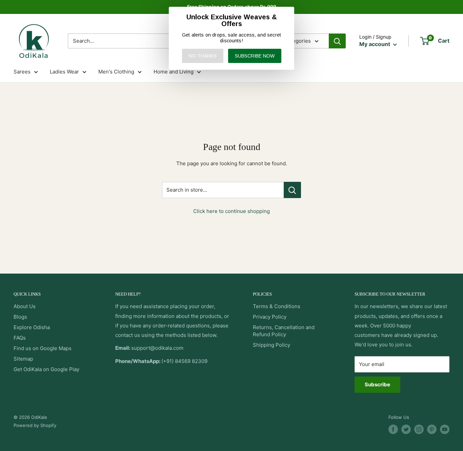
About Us (25, 306)
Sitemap (23, 359)
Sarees (22, 71)
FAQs (20, 338)
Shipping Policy (271, 345)
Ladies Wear (64, 71)
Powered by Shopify (35, 425)
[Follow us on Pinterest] (432, 429)
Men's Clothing (116, 71)
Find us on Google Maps (43, 348)
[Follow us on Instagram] (419, 429)
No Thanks (203, 56)
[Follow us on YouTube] (444, 429)
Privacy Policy (269, 317)
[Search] (337, 41)
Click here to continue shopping (231, 211)
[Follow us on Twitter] (406, 429)
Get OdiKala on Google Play (46, 369)
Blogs (20, 317)
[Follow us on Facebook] (393, 429)
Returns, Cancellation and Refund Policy (284, 331)
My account (375, 44)
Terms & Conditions (276, 306)
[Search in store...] (292, 190)
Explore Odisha (32, 327)
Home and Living (174, 71)
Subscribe (377, 384)
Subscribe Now (255, 56)
